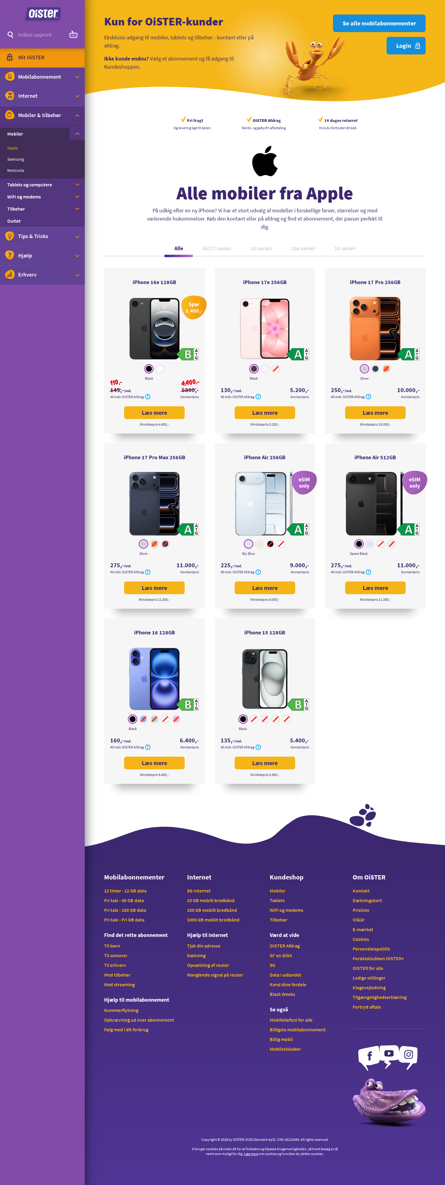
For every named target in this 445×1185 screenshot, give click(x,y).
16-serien (261, 248)
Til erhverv (115, 965)
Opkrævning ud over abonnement (139, 1020)
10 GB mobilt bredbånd (211, 900)
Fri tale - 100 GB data (125, 910)
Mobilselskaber (285, 1049)
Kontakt (361, 891)
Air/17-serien (217, 248)
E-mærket (363, 929)
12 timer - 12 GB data (125, 891)
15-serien (345, 248)
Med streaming (119, 984)
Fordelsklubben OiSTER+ (378, 958)
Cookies (361, 939)
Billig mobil (281, 1039)
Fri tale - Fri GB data (124, 920)
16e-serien (303, 248)
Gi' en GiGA (281, 955)
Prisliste (361, 910)
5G (272, 965)
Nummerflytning (121, 1010)
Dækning (196, 955)
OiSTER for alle (368, 968)
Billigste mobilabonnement (298, 1029)
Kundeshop (287, 877)
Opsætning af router (208, 965)
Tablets (277, 900)
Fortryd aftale (367, 1007)
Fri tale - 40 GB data (124, 900)
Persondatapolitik (371, 949)
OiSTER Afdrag (285, 946)
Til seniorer (115, 955)
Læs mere (163, 414)
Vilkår (358, 920)
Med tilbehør (117, 975)
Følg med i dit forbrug (126, 1029)
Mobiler (277, 891)
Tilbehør (278, 920)
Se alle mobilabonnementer (379, 23)
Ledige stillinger (369, 978)
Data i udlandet (285, 975)
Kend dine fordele (288, 984)
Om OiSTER (369, 877)
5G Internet (199, 891)
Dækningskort (367, 900)
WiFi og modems (286, 910)
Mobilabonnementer (134, 877)
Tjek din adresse (203, 946)
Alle (178, 248)
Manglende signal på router (215, 975)
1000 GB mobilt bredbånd (213, 920)
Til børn (112, 946)
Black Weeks (282, 994)
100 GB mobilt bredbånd (212, 910)
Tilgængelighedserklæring (380, 997)
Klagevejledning (369, 987)
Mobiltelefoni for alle (291, 1020)
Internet (199, 877)
